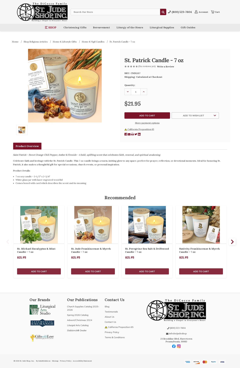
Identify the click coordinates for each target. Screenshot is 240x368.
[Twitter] (135, 134)
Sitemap (55, 361)
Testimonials (111, 311)
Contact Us (110, 322)
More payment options (147, 122)
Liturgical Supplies (162, 27)
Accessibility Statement (82, 361)
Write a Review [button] (165, 66)
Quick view (39, 224)
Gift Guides (188, 27)
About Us (109, 316)
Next (232, 241)
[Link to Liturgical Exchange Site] (42, 322)
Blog (107, 306)
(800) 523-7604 (177, 327)
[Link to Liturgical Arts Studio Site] (42, 309)
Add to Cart (39, 271)
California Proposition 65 (140, 129)
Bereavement (101, 27)
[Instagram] (179, 346)
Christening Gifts (74, 27)
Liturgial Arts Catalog (77, 325)
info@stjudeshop (177, 333)
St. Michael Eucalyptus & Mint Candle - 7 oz (36, 250)
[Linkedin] (139, 134)
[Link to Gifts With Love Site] (42, 337)
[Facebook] (125, 134)
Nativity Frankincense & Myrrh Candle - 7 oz (199, 250)
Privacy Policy (112, 332)
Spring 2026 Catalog (77, 315)
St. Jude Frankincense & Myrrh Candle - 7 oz (91, 250)
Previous (7, 241)
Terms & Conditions (115, 337)
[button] (51, 27)
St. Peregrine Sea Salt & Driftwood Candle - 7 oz (147, 250)
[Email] (129, 134)
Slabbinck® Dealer (77, 330)
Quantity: (129, 85)
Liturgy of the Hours (130, 27)
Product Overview (27, 146)
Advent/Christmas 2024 (79, 320)
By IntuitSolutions (43, 361)
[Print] (132, 134)
